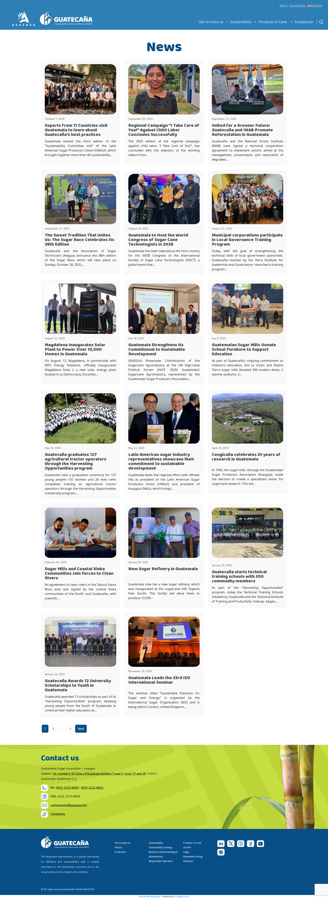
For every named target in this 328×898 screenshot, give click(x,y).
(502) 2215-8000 (67, 788)
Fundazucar (304, 22)
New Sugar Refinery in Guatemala (163, 569)
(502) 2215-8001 (92, 788)
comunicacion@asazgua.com (68, 805)
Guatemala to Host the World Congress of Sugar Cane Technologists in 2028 (158, 240)
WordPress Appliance (149, 896)
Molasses (188, 861)
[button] (227, 22)
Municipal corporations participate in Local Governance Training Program (247, 240)
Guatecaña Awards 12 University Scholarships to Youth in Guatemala (78, 685)
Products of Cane (273, 22)
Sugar (186, 852)
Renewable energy (193, 856)
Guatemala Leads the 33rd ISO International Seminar (159, 680)
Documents (297, 5)
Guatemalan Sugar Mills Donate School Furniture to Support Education (244, 349)
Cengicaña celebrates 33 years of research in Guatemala (246, 457)
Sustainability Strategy (160, 847)
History (118, 847)
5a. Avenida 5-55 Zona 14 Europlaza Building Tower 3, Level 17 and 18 (99, 774)
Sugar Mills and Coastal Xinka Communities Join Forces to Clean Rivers (79, 573)
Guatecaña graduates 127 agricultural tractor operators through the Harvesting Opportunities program (75, 461)
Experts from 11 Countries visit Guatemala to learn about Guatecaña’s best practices (76, 130)
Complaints (57, 814)
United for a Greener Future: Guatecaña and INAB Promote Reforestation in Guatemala (242, 130)
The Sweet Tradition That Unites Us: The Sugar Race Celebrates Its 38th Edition (79, 240)
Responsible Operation (161, 861)
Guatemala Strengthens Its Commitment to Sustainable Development (156, 349)
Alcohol (187, 847)
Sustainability (241, 22)
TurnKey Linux (182, 896)
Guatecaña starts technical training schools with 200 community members (239, 576)
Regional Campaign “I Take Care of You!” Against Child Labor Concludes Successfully (163, 130)
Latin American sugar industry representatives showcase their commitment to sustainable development (161, 461)
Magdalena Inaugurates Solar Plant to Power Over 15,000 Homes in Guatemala (75, 349)
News (284, 5)
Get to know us (211, 22)
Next (81, 729)
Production (120, 852)
